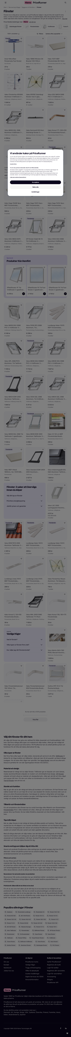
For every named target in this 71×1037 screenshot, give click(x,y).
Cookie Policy (13, 164)
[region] (35, 173)
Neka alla (35, 187)
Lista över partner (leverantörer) (18, 177)
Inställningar (35, 192)
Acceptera (35, 182)
